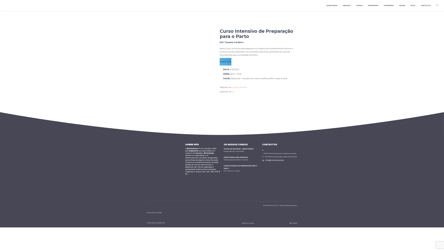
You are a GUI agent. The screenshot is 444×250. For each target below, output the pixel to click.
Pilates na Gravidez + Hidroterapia (239, 149)
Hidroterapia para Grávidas (236, 157)
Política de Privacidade (154, 212)
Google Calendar (239, 87)
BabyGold (161, 223)
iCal (233, 91)
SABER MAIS (225, 61)
